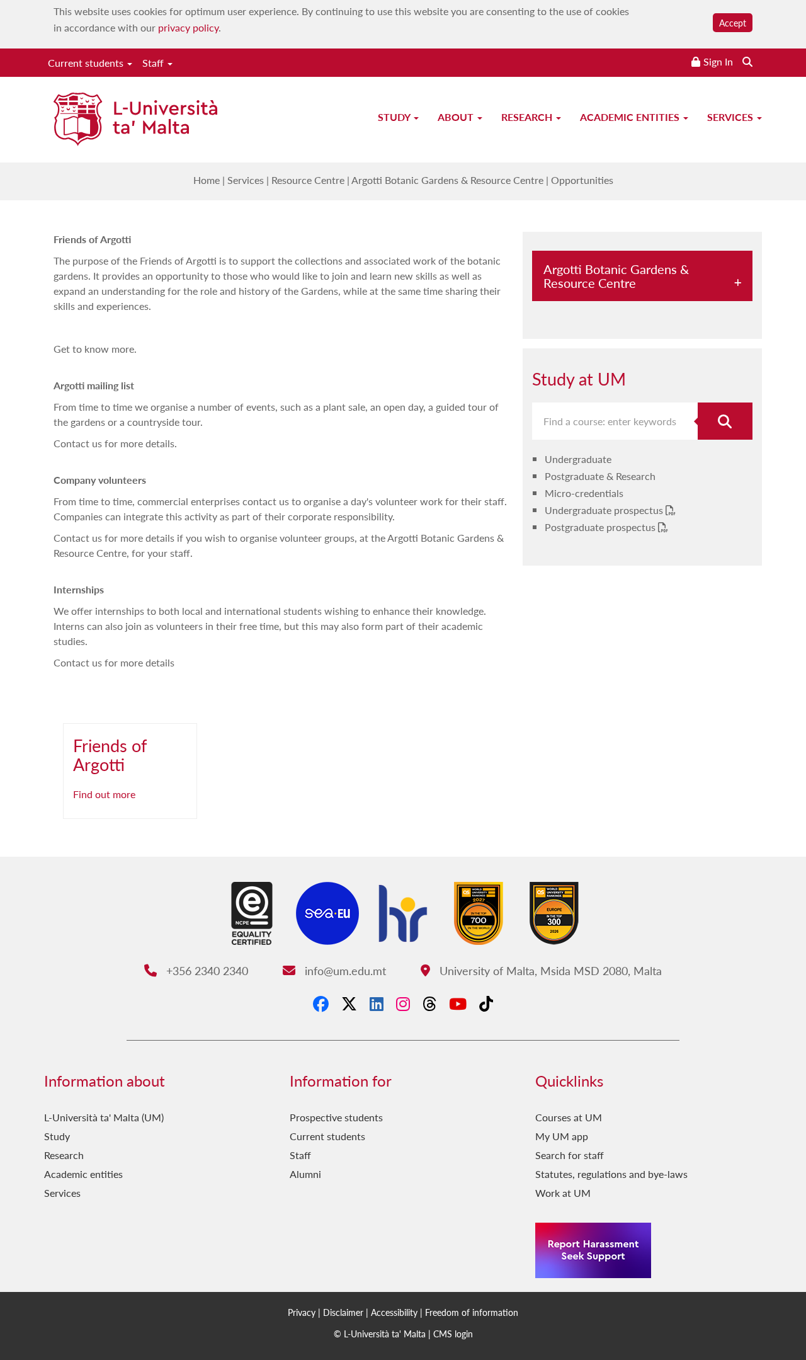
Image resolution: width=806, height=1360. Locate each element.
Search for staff (569, 1155)
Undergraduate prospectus (605, 510)
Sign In (718, 61)
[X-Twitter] (349, 1003)
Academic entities (631, 117)
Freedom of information (471, 1312)
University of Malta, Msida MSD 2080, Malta (549, 970)
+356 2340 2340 (205, 970)
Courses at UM (568, 1117)
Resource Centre (307, 180)
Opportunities (582, 180)
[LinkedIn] (376, 1003)
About (457, 117)
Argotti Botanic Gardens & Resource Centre (447, 180)
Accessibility (394, 1312)
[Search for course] (725, 421)
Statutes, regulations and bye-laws (611, 1174)
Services (731, 117)
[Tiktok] (486, 1003)
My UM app (561, 1136)
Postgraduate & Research (600, 476)
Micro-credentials (584, 493)
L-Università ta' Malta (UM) (104, 1117)
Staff (154, 62)
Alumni (305, 1174)
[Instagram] (403, 1003)
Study (395, 117)
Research (528, 117)
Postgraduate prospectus (601, 527)
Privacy (301, 1312)
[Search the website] (747, 61)
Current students (87, 62)
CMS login (453, 1333)
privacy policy (188, 27)
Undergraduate (578, 459)
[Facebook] (321, 1003)
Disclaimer (343, 1312)
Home (206, 180)
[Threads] (429, 1003)
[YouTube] (458, 1003)
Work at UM (563, 1193)
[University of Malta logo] (135, 121)
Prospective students (336, 1117)
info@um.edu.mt (343, 970)
